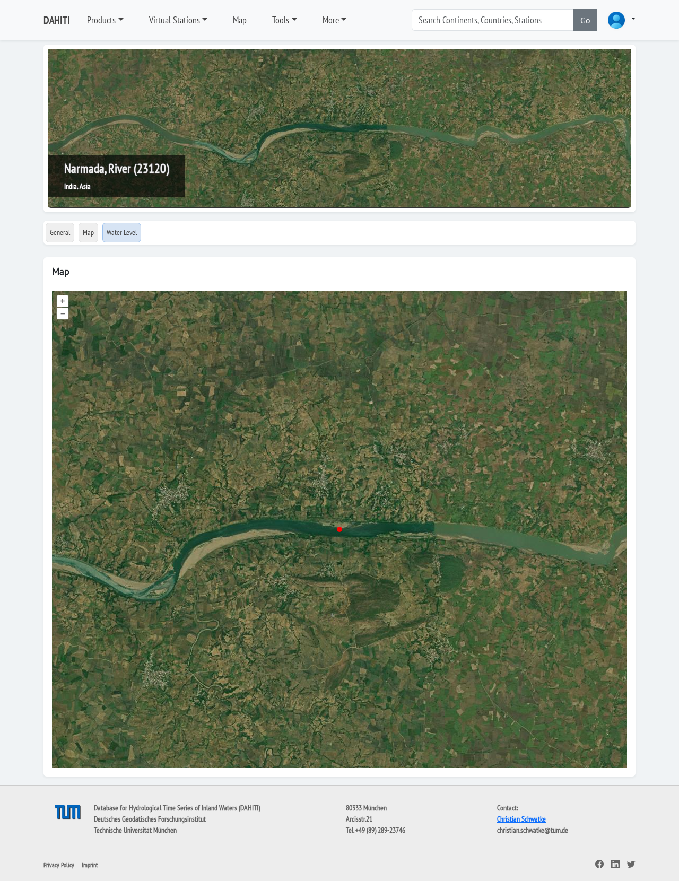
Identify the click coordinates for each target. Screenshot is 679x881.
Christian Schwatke (521, 819)
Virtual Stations (174, 20)
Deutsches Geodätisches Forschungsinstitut (150, 819)
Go (585, 20)
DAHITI (56, 20)
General (60, 232)
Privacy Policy (58, 865)
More (331, 20)
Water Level (122, 232)
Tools (280, 20)
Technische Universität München (135, 830)
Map (240, 20)
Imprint (90, 865)
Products (101, 20)
